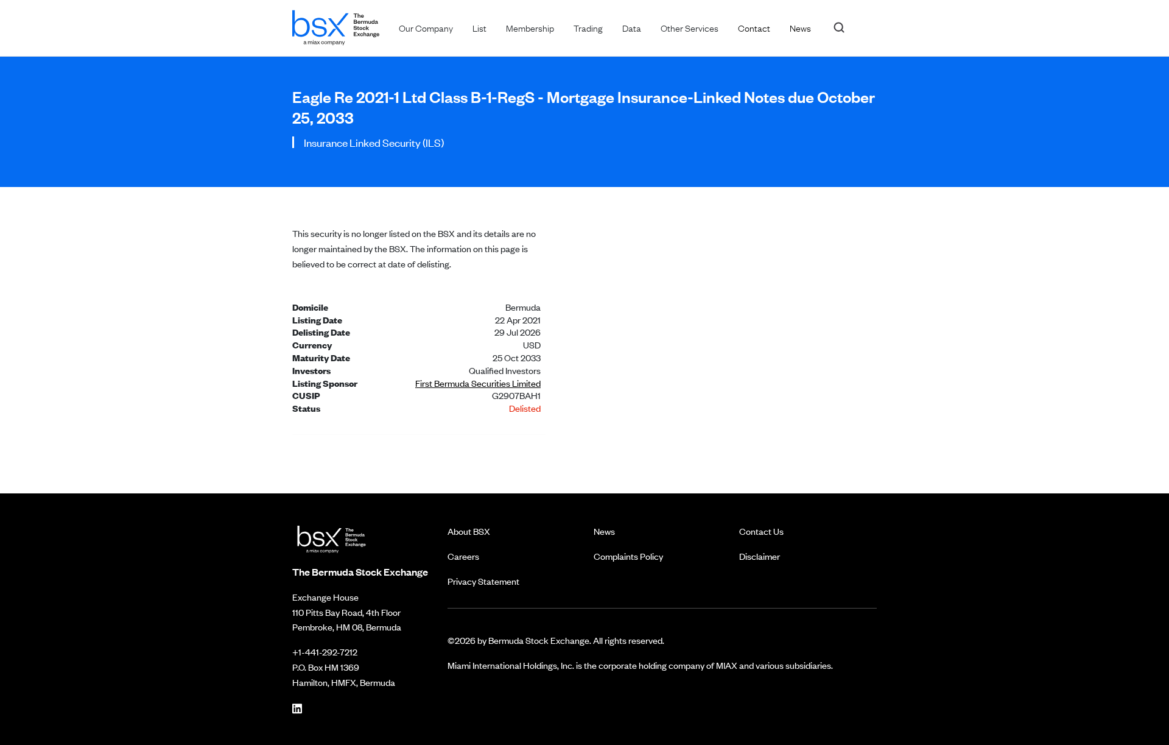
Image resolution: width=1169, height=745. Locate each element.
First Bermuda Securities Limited (478, 382)
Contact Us (761, 530)
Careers (463, 555)
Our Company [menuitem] (426, 27)
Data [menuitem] (631, 27)
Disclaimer (759, 555)
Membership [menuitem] (530, 27)
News (604, 530)
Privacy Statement (483, 580)
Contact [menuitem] (754, 27)
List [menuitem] (479, 27)
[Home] (335, 25)
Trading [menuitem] (588, 27)
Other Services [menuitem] (689, 27)
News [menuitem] (800, 27)
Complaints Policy (628, 555)
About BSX (469, 530)
